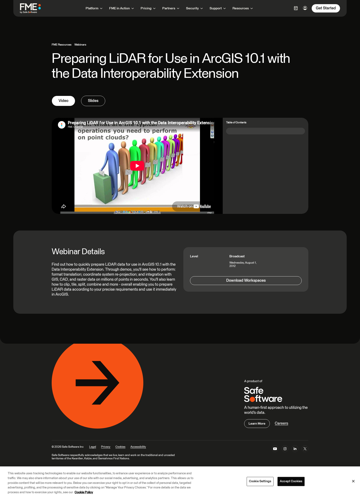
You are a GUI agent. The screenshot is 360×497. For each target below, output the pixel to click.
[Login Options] (295, 8)
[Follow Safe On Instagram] (285, 449)
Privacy (105, 446)
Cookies (120, 446)
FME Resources (61, 44)
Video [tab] (63, 101)
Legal (92, 446)
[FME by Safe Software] (34, 8)
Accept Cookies (291, 481)
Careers (281, 423)
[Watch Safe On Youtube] (275, 449)
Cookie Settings (260, 481)
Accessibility (138, 446)
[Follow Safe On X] (305, 449)
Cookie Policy (84, 492)
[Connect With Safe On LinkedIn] (295, 449)
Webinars (80, 44)
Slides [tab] (93, 101)
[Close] (353, 481)
